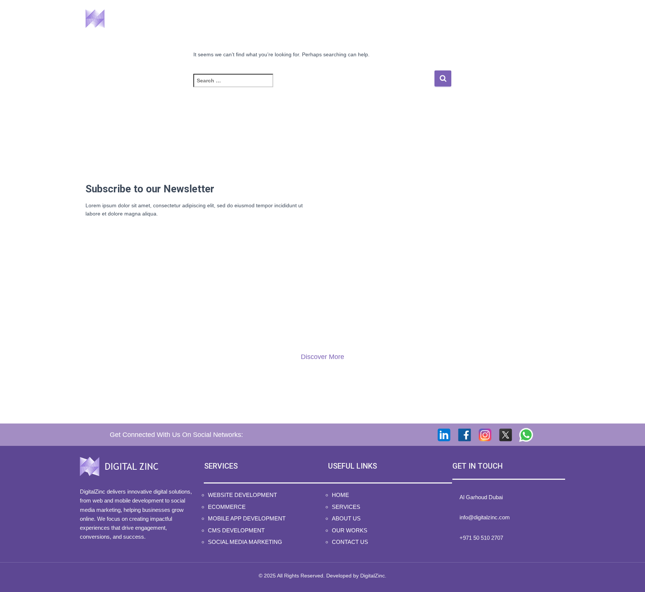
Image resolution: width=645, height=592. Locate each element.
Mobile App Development (247, 518)
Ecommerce (227, 507)
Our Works (480, 18)
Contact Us (536, 18)
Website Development (242, 495)
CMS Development (236, 530)
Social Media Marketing (245, 542)
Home (330, 18)
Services (374, 18)
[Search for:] (313, 85)
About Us (427, 18)
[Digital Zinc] (124, 18)
